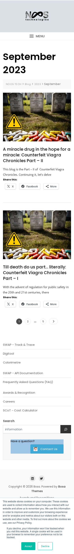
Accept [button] (28, 546)
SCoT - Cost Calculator (20, 410)
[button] (37, 36)
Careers (9, 401)
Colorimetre (12, 362)
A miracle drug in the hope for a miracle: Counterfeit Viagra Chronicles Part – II (36, 155)
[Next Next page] (53, 321)
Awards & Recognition (19, 393)
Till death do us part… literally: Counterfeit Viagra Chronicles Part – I (35, 272)
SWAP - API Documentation (23, 373)
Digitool (8, 353)
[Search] (65, 429)
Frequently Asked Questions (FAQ (27, 382)
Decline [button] (45, 546)
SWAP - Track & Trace (19, 345)
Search (8, 421)
